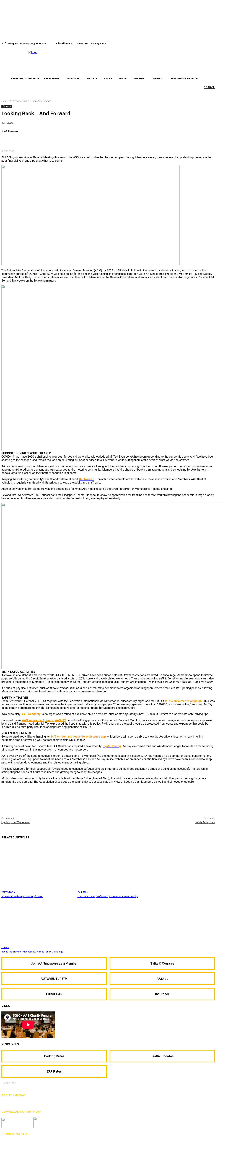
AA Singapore (11, 131)
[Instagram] (208, 43)
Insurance (162, 994)
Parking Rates (54, 1056)
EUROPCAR (54, 994)
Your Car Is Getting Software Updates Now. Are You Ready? (107, 896)
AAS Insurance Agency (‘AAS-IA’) (44, 720)
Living (5, 947)
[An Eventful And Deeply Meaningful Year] (37, 868)
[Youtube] (213, 43)
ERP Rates (54, 1071)
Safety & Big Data (205, 822)
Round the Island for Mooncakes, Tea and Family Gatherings (32, 951)
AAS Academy (31, 714)
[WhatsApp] (46, 140)
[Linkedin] (21, 1143)
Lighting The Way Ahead (15, 822)
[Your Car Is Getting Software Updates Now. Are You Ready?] (113, 868)
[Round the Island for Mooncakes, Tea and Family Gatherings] (37, 923)
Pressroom (15, 100)
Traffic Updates (162, 1056)
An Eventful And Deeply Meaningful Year (22, 896)
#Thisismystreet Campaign (183, 701)
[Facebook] (203, 43)
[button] (204, 87)
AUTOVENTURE (54, 979)
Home (4, 100)
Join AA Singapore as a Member (54, 963)
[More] (59, 140)
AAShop (162, 979)
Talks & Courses (162, 963)
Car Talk (82, 892)
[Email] (33, 140)
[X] (20, 140)
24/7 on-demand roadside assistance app (78, 736)
